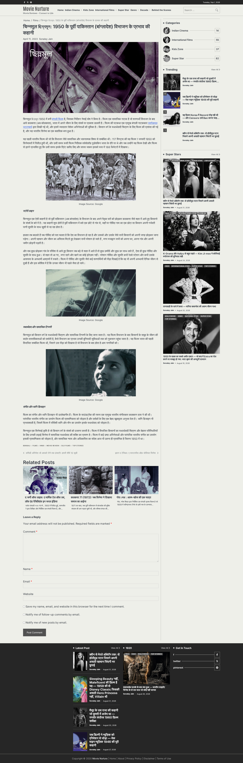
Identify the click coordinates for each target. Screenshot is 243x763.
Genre (133, 10)
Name (28, 569)
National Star (191, 316)
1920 (127, 654)
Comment (30, 531)
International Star (180, 161)
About (121, 758)
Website (28, 594)
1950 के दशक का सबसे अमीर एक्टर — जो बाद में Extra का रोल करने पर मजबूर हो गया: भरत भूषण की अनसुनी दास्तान (189, 357)
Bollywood (170, 316)
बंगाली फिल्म (57, 119)
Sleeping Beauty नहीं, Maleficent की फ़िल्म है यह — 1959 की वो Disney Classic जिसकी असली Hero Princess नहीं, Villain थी (104, 687)
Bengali (26, 445)
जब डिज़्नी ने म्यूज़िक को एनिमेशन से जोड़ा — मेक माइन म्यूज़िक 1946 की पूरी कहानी (201, 98)
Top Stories (78, 445)
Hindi (42, 445)
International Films (104, 10)
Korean (202, 213)
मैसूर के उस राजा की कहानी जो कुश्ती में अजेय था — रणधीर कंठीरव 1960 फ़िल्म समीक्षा (199, 81)
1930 (167, 161)
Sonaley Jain (46, 39)
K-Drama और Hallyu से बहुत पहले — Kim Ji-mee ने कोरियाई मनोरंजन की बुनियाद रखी (191, 255)
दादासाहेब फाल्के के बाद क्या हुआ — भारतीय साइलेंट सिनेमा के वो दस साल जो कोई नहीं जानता (144, 688)
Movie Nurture (36, 8)
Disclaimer (149, 758)
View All (214, 69)
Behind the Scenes (161, 10)
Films (35, 445)
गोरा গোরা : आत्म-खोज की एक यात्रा (134, 497)
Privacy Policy (133, 758)
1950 (167, 213)
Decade (144, 10)
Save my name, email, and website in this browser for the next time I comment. (75, 606)
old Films (65, 445)
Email (27, 581)
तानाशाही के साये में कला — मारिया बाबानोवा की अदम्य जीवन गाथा (189, 306)
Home (61, 10)
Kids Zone (88, 10)
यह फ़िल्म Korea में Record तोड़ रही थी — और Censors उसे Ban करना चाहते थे (200, 118)
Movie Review (53, 445)
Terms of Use (164, 758)
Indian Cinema (72, 10)
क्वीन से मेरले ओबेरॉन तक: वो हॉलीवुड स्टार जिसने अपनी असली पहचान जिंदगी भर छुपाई (201, 135)
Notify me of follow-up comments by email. (53, 614)
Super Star (123, 10)
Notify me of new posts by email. (46, 622)
